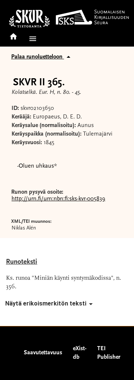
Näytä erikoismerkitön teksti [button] (45, 303)
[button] (31, 38)
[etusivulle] (13, 34)
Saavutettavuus (43, 353)
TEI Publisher (108, 353)
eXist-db (79, 353)
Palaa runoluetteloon (37, 57)
